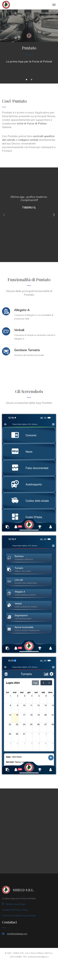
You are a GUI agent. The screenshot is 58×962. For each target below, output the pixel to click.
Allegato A (22, 310)
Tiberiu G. (29, 207)
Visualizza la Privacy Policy (15, 909)
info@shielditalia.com (17, 933)
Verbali (19, 330)
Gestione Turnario (27, 350)
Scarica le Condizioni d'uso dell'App (19, 915)
